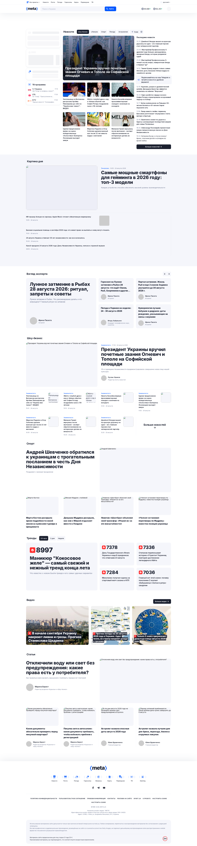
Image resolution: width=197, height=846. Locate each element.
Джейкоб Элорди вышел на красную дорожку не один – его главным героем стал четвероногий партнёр (111, 424)
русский (166, 2)
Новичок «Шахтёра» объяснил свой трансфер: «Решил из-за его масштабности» (117, 521)
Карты (76, 2)
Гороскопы (68, 2)
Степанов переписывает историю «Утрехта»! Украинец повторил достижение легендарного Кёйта (153, 556)
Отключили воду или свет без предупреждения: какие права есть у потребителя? (60, 667)
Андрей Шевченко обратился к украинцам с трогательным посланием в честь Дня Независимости (60, 459)
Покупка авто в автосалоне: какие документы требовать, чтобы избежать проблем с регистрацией (79, 733)
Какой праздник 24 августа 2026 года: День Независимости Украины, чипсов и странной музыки (65, 246)
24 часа (44, 538)
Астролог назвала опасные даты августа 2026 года (115, 730)
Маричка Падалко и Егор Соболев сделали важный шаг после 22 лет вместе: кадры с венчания (97, 132)
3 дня (52, 538)
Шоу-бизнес (83, 32)
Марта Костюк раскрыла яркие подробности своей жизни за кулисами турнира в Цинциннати (41, 522)
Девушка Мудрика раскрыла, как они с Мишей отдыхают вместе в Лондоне (79, 521)
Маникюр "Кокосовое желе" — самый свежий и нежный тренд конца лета (60, 563)
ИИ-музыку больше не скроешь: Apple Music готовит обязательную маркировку (58, 217)
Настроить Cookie (159, 798)
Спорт (103, 32)
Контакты (111, 798)
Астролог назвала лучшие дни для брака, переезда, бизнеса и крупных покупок (154, 731)
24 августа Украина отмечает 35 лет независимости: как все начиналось (55, 238)
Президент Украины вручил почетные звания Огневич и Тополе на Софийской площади (133, 356)
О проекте (147, 798)
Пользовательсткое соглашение (72, 798)
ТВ (92, 2)
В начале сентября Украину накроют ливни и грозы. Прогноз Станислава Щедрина (57, 625)
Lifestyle (94, 32)
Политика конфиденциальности (43, 798)
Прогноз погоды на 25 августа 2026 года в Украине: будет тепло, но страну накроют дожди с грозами (110, 625)
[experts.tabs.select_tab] (165, 274)
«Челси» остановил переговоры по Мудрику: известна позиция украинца (153, 521)
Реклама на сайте (124, 798)
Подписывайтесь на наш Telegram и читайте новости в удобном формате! (155, 79)
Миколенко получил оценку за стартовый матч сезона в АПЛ (116, 579)
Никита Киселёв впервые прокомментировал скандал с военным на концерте (122, 102)
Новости (46, 2)
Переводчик (85, 2)
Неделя (61, 538)
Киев (136, 32)
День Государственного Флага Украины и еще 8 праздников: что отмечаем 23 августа (116, 555)
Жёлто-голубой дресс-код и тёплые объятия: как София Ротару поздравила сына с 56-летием (98, 102)
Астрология (123, 32)
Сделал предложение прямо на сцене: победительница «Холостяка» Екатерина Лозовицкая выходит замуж (72, 134)
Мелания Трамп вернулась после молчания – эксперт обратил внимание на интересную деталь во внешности (122, 133)
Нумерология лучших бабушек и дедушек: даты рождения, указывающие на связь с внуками (153, 312)
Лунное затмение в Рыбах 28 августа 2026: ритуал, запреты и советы (60, 289)
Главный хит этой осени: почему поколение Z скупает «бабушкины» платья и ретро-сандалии (154, 582)
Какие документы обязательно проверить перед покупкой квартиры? (42, 731)
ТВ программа (39, 84)
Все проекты (34, 2)
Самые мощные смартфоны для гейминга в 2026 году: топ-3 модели (134, 177)
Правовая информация (96, 798)
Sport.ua (137, 798)
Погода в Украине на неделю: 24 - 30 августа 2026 (116, 309)
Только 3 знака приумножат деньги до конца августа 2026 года (151, 625)
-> (155, 426)
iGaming (142, 781)
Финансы (98, 781)
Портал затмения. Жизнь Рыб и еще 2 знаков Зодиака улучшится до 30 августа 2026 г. (153, 286)
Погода (59, 2)
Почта (53, 2)
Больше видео (161, 601)
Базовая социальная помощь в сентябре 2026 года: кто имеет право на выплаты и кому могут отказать (67, 230)
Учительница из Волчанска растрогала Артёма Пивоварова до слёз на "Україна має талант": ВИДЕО (73, 103)
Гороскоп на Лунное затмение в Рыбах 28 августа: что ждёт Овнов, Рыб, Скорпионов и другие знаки (114, 286)
